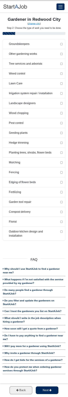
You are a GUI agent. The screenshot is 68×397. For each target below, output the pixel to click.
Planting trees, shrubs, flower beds (30, 152)
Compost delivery (20, 211)
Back (22, 390)
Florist (13, 221)
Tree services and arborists (25, 63)
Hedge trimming (19, 142)
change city (34, 23)
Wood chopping (18, 113)
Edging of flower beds (22, 182)
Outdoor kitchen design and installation (26, 233)
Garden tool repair (20, 201)
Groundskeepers (19, 43)
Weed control (17, 73)
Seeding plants (18, 132)
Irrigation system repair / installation (30, 93)
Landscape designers (22, 103)
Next (46, 390)
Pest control (16, 122)
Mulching (14, 162)
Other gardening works (23, 53)
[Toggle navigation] (60, 6)
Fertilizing (15, 192)
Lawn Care (15, 83)
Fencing (14, 172)
